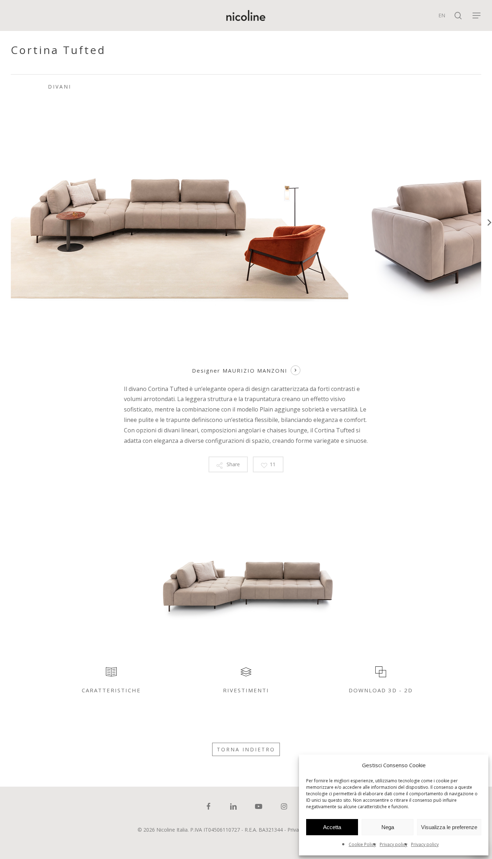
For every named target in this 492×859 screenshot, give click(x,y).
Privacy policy (393, 844)
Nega (387, 827)
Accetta (332, 827)
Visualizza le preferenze (449, 827)
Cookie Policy (362, 844)
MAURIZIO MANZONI (255, 370)
